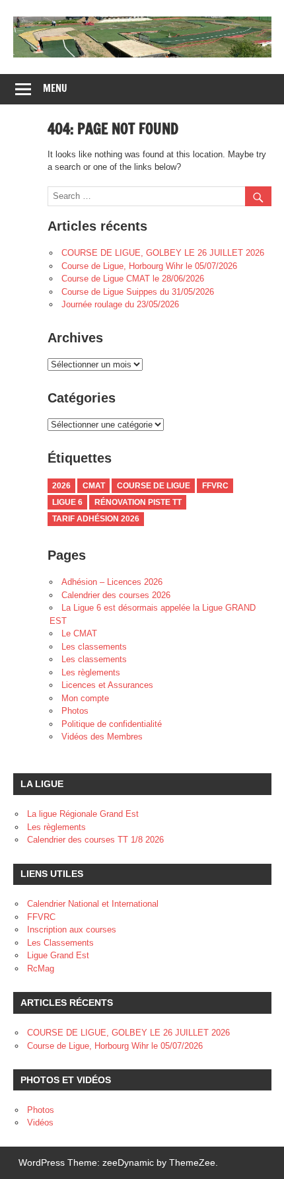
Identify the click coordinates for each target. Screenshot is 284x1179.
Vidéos (40, 1122)
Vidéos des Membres (102, 737)
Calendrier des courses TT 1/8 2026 (95, 840)
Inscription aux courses (71, 929)
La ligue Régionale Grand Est (83, 814)
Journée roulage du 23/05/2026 (120, 304)
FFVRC (215, 485)
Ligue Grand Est (58, 955)
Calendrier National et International (93, 904)
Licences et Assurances (107, 685)
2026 (61, 485)
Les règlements (90, 672)
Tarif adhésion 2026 (95, 518)
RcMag (40, 968)
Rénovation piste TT (138, 502)
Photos (75, 711)
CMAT (94, 485)
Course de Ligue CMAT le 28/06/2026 (132, 279)
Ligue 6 (67, 502)
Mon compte (85, 698)
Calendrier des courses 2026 (115, 595)
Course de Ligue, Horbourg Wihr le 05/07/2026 (149, 266)
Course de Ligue (153, 485)
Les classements (94, 647)
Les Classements (60, 943)
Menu (55, 88)
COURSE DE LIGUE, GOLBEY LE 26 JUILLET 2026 (162, 253)
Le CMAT (79, 633)
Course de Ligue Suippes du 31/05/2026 (137, 292)
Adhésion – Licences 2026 (111, 582)
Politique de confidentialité (111, 724)
